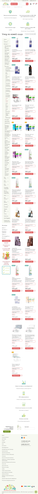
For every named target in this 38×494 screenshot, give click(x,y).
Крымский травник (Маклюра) (8, 454)
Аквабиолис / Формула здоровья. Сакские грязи (6, 126)
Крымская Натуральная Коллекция (6, 135)
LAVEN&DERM (7, 68)
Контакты (4, 445)
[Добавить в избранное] (21, 61)
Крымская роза (6, 51)
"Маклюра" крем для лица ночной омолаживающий (29, 135)
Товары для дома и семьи (5, 211)
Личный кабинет (5, 0)
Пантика (6, 119)
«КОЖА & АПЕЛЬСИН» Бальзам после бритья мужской (30, 77)
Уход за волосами (7, 110)
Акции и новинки (5, 40)
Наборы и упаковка (5, 205)
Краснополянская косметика (6, 131)
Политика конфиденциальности (8, 480)
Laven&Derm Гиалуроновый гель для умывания (17, 50)
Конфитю (6, 162)
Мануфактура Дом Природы (6, 47)
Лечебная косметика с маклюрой (7, 81)
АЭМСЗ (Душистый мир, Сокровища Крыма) (6, 143)
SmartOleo (6, 150)
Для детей (5, 202)
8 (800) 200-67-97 (33, 0)
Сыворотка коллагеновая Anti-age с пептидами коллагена (30, 249)
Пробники (6, 216)
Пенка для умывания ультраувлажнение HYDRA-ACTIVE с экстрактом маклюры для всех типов (30, 191)
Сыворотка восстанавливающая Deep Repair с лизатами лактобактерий (16, 250)
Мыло (5, 195)
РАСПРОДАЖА (5, 218)
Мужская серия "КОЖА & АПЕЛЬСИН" (7, 115)
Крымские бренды (6, 54)
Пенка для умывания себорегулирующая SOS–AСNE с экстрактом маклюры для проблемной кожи (17, 191)
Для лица (5, 178)
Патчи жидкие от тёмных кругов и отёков (16, 365)
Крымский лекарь (6, 148)
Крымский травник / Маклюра (6, 64)
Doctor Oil (6, 138)
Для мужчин (5, 198)
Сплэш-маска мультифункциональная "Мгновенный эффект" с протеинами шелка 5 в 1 (30, 221)
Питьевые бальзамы (7, 96)
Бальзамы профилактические (7, 70)
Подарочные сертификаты (6, 221)
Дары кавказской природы (6, 157)
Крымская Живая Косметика (6, 60)
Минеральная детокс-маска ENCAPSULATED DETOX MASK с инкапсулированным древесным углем (30, 337)
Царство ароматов (6, 56)
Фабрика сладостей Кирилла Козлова (7, 476)
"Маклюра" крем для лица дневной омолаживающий (16, 135)
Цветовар (7, 121)
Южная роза (6, 165)
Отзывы (3, 442)
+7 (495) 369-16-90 (24, 0)
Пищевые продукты (5, 188)
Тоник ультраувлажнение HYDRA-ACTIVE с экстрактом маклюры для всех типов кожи (30, 279)
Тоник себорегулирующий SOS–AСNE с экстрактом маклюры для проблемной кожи (17, 279)
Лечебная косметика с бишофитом (7, 87)
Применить (6, 240)
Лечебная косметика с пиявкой (7, 92)
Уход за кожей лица (7, 100)
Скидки (3, 440)
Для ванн (7, 73)
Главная (3, 6)
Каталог (15, 3)
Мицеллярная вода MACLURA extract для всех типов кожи (29, 162)
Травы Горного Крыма (6, 153)
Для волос (5, 181)
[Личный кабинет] (31, 4)
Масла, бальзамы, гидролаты (5, 192)
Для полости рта (7, 76)
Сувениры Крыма (6, 161)
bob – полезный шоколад (6, 168)
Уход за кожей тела (7, 105)
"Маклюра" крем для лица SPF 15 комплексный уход (29, 307)
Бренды (8, 6)
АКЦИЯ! (6, 242)
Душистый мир (5, 465)
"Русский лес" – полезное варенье (7, 173)
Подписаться (16, 319)
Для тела (5, 185)
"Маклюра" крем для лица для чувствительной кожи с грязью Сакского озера (30, 107)
